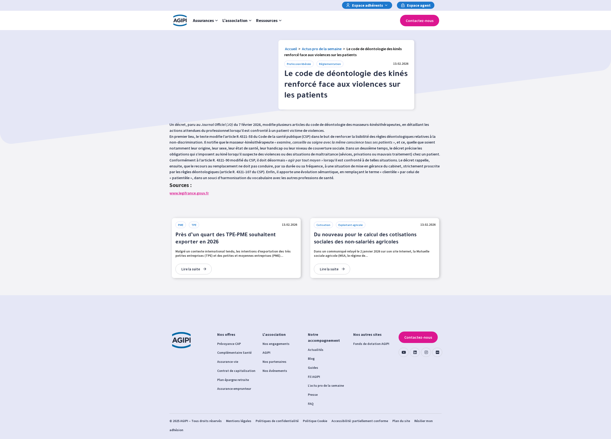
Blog (311, 358)
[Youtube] (404, 352)
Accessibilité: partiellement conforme (360, 421)
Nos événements (275, 371)
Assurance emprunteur (234, 388)
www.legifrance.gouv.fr (189, 193)
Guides (313, 367)
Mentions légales (238, 421)
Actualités (315, 350)
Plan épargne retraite (233, 380)
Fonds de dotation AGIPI (371, 344)
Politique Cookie (315, 421)
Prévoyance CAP (229, 344)
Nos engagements (276, 344)
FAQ (311, 404)
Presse (313, 394)
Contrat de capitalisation (236, 371)
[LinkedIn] (415, 352)
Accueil (291, 48)
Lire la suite (190, 269)
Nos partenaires (274, 361)
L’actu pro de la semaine (326, 385)
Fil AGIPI (314, 377)
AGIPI (266, 352)
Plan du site (401, 421)
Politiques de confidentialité (277, 421)
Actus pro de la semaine (322, 48)
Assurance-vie (227, 361)
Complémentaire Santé (234, 352)
